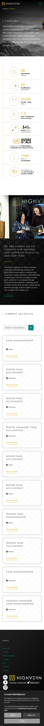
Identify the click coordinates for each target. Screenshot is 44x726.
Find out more (11, 356)
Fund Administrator (19, 340)
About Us (6, 648)
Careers (6, 659)
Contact (6, 667)
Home (5, 9)
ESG (4, 663)
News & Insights (9, 656)
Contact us (8, 295)
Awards (6, 670)
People (5, 652)
